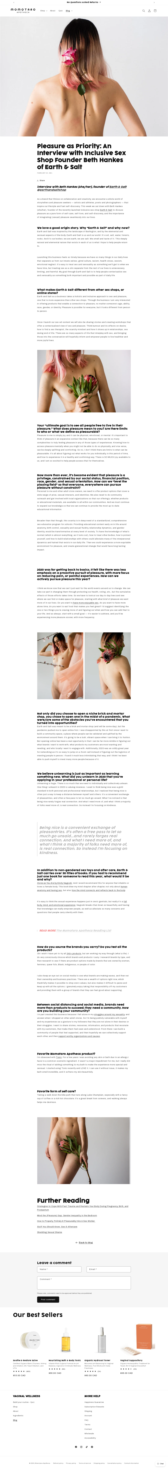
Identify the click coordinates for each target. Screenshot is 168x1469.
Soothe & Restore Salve (25, 1360)
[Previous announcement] (13, 2)
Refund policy (58, 1463)
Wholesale (89, 1434)
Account (88, 1416)
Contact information (131, 1463)
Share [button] (42, 180)
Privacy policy (71, 1463)
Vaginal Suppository (131, 1360)
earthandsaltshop (53, 190)
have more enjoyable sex (86, 603)
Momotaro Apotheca (42, 1463)
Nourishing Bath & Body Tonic (65, 1360)
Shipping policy (99, 1463)
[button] (43, 10)
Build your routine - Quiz (24, 1402)
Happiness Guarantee (94, 1402)
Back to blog (86, 1242)
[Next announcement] (154, 2)
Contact (88, 1429)
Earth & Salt (118, 187)
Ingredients (18, 1416)
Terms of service (85, 1463)
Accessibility (90, 1438)
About (15, 1411)
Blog (15, 1420)
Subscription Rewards (94, 1407)
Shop (15, 1407)
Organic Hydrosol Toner (97, 1360)
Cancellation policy (114, 1463)
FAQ (86, 1420)
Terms (87, 1425)
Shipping (88, 1411)
